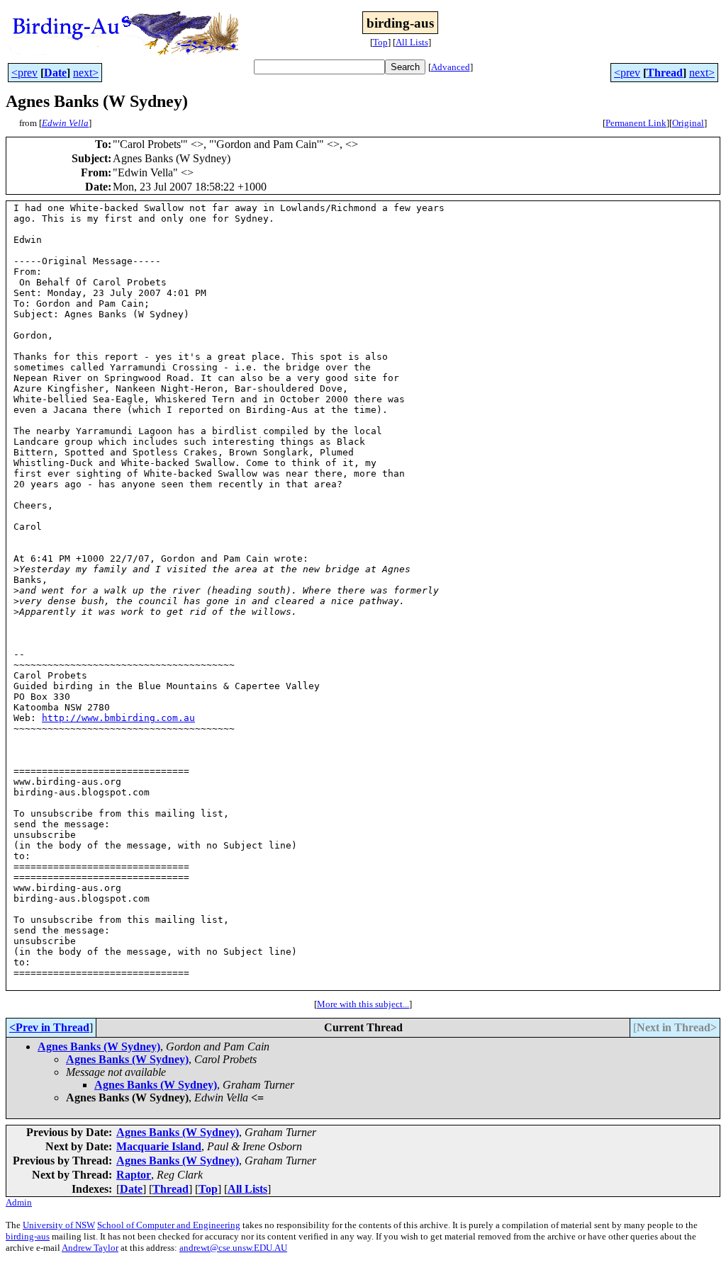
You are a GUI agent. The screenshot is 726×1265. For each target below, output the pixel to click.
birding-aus (28, 1236)
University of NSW (59, 1225)
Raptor (133, 1175)
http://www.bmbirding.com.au (118, 718)
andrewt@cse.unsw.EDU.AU (233, 1247)
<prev (24, 73)
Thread (665, 73)
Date (55, 73)
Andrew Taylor (90, 1247)
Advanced (450, 67)
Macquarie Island (158, 1146)
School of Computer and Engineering (168, 1225)
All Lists (412, 42)
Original (688, 123)
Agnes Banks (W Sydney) (99, 1046)
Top (380, 42)
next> (86, 73)
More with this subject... (363, 1004)
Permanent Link (635, 123)
